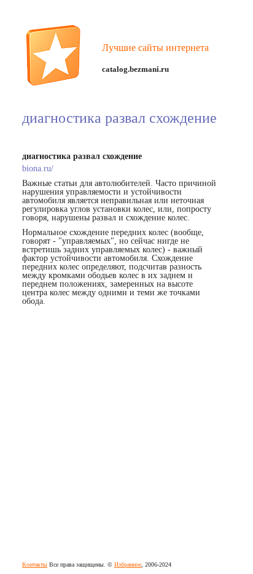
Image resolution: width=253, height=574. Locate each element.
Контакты (34, 564)
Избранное (127, 564)
